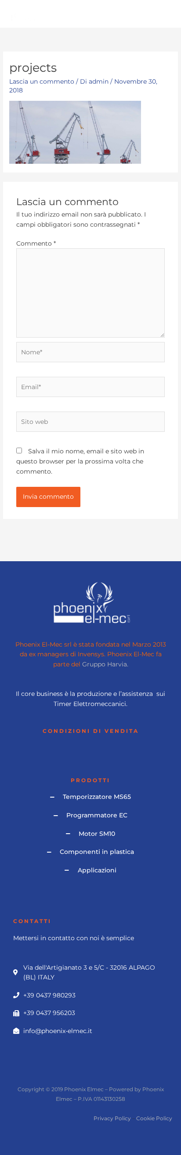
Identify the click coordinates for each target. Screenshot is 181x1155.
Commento (36, 243)
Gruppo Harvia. (105, 664)
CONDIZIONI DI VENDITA (91, 731)
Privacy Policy (112, 1118)
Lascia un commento (41, 81)
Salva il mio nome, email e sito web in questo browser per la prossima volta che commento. (80, 461)
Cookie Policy (154, 1118)
